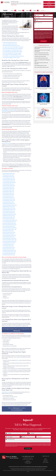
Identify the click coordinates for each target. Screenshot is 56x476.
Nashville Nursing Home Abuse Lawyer (9, 215)
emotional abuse (4, 111)
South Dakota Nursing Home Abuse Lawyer (9, 241)
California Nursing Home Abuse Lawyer (9, 179)
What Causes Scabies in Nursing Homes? (42, 67)
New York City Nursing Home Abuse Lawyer (9, 224)
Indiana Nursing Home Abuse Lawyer (8, 194)
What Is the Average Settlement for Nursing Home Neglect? (12, 53)
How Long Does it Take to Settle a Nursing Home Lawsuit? (42, 51)
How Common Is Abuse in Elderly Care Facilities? (41, 63)
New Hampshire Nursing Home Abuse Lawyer (10, 220)
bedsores (16, 360)
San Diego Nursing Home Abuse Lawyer (41, 52)
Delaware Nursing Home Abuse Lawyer (9, 185)
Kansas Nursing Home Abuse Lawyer (8, 197)
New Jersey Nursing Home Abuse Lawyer (9, 221)
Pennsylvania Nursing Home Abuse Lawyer (9, 235)
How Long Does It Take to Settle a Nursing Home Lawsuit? (12, 54)
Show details (42, 10)
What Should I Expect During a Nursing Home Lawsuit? (11, 45)
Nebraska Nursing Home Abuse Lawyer (9, 217)
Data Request (45, 466)
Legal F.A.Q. (46, 461)
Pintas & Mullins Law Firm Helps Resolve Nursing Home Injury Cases (13, 56)
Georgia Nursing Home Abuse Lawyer (8, 188)
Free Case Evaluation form (16, 410)
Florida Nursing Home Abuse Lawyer (8, 187)
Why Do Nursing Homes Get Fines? (40, 65)
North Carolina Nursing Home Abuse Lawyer (10, 227)
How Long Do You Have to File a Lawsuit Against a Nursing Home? (13, 47)
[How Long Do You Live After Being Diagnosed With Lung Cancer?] (43, 81)
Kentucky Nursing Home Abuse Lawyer (9, 199)
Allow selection (49, 4)
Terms (40, 35)
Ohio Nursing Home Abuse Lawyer (8, 230)
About (45, 458)
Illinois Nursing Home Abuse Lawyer (8, 193)
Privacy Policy (37, 35)
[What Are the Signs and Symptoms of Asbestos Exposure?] (43, 97)
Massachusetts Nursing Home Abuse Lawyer (10, 205)
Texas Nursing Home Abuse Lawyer (8, 244)
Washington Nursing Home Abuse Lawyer (9, 250)
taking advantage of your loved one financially (9, 110)
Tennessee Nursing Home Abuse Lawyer (9, 242)
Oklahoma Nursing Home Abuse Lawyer (9, 232)
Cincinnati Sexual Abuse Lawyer (40, 56)
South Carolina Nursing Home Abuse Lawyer (10, 239)
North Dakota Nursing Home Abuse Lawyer (9, 229)
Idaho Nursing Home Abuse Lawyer (8, 191)
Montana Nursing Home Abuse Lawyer (9, 212)
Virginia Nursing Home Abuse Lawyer (8, 248)
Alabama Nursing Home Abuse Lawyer (9, 173)
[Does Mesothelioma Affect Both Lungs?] (43, 112)
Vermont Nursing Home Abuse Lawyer (9, 247)
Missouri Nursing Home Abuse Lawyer (9, 211)
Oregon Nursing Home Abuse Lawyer (8, 233)
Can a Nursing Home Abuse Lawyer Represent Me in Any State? (12, 51)
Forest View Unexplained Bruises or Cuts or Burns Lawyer (43, 48)
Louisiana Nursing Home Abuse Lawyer (9, 200)
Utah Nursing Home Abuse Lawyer (8, 245)
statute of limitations (6, 143)
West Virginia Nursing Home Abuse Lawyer (9, 251)
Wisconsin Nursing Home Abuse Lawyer (9, 253)
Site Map (32, 466)
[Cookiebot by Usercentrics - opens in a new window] (5, 10)
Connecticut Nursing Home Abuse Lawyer (9, 182)
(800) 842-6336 (16, 330)
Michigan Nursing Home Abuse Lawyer (9, 206)
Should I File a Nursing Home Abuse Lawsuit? (10, 42)
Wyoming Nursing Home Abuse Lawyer (9, 254)
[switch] (23, 10)
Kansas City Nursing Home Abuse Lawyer (42, 54)
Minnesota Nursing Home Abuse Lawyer (9, 208)
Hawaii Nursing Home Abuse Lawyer (8, 190)
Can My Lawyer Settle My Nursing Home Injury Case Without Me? (13, 48)
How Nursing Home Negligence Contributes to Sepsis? (11, 57)
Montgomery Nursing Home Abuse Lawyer (9, 214)
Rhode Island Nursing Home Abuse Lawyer (9, 238)
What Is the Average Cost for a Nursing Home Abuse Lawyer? (12, 50)
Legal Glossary (45, 462)
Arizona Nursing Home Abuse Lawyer (8, 176)
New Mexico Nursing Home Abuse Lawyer (9, 223)
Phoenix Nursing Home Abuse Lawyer (9, 236)
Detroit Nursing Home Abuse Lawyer (41, 58)
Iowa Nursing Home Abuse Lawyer (8, 196)
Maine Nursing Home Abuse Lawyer (8, 202)
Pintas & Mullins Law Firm (6, 392)
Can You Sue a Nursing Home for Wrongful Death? (42, 60)
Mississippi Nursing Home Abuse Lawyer (9, 209)
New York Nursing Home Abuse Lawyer (9, 226)
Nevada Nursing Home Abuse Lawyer (8, 218)
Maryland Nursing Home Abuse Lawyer (9, 203)
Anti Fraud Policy (40, 466)
